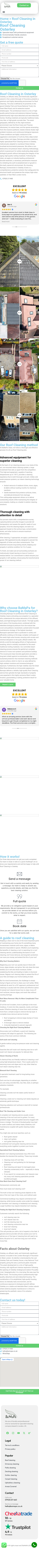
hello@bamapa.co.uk (13, 1506)
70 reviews (8, 1535)
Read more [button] (6, 222)
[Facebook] (7, 1433)
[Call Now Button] (34, 1545)
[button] (4, 12)
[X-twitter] (24, 1433)
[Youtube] (18, 1433)
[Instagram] (13, 1433)
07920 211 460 (11, 1500)
